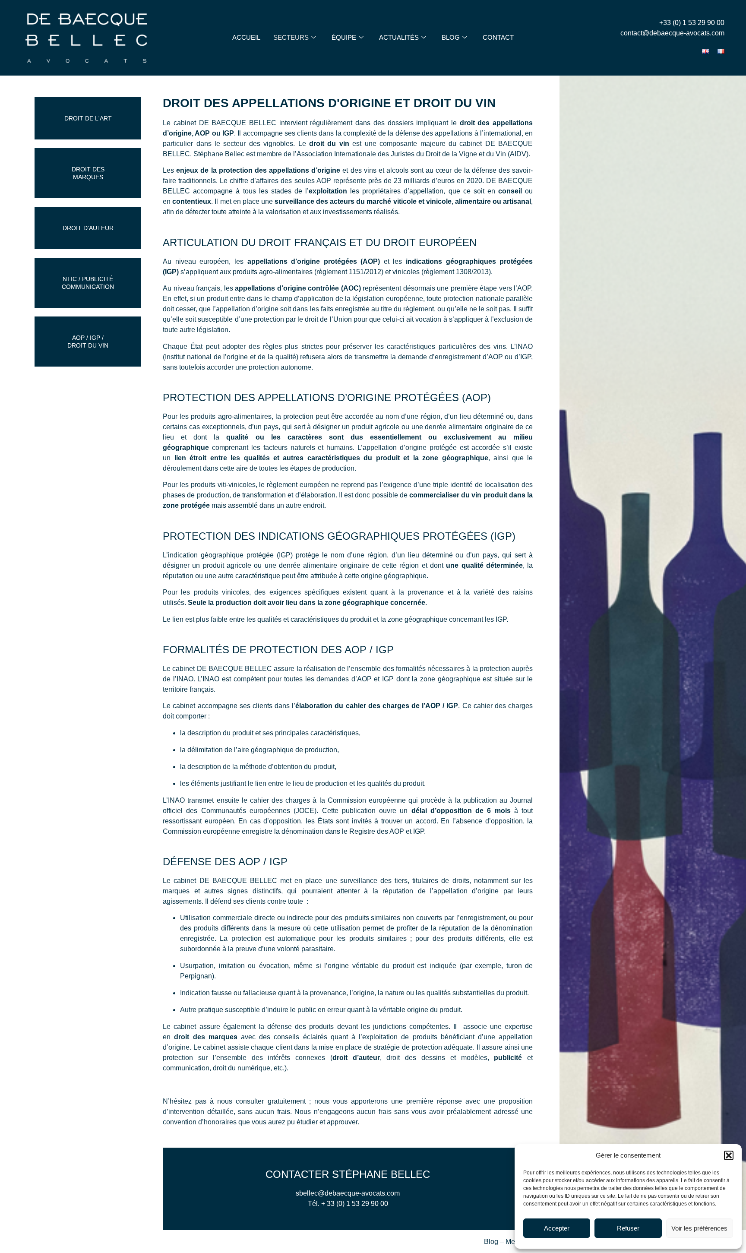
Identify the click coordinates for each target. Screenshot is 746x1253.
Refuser (628, 1228)
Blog (451, 37)
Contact (498, 37)
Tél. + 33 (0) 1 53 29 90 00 (348, 1203)
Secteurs (291, 37)
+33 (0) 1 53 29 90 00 (691, 22)
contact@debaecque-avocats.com (672, 33)
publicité (508, 1057)
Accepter (556, 1228)
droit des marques (205, 1037)
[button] (728, 1155)
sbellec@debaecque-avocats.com (348, 1193)
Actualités (399, 37)
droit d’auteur (356, 1057)
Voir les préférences (699, 1228)
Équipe (344, 37)
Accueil (246, 37)
